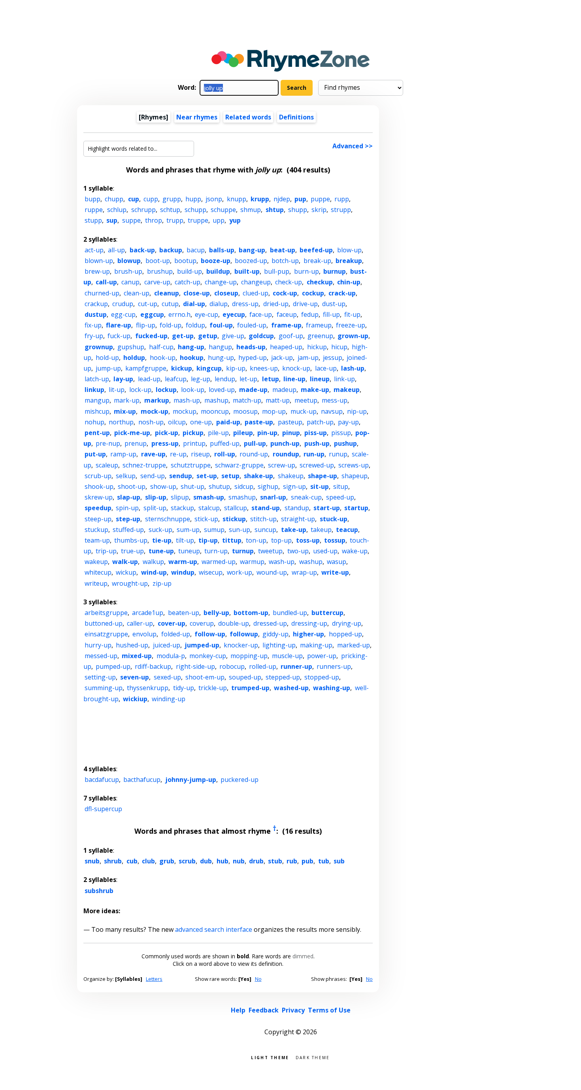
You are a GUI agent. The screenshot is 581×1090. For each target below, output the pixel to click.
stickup (234, 519)
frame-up (286, 325)
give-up (233, 335)
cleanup (166, 293)
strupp (341, 209)
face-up (260, 314)
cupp (150, 199)
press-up (165, 443)
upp (218, 220)
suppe (131, 220)
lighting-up (279, 645)
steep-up (98, 519)
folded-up (175, 634)
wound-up (272, 572)
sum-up (188, 529)
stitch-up (263, 519)
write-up (335, 572)
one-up (201, 422)
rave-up (153, 454)
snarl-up (273, 497)
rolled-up (262, 666)
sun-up (239, 529)
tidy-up (183, 687)
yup (235, 220)
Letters (154, 978)
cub (132, 861)
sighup (268, 486)
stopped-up (321, 677)
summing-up (104, 687)
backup (170, 250)
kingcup (209, 368)
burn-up (306, 271)
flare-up (118, 325)
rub (292, 861)
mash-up (187, 400)
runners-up (334, 666)
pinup (291, 432)
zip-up (162, 583)
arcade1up (147, 612)
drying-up (346, 623)
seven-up (134, 677)
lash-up (352, 368)
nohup (94, 422)
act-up (94, 250)
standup (297, 507)
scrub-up (98, 475)
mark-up (127, 400)
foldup (195, 325)
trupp (174, 220)
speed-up (340, 497)
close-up (196, 293)
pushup (345, 443)
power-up (321, 655)
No (258, 978)
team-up (97, 540)
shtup (275, 209)
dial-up (194, 303)
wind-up (154, 572)
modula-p (171, 655)
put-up (95, 454)
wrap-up (304, 572)
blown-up (99, 260)
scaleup (107, 465)
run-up (314, 454)
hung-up (221, 357)
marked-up (353, 645)
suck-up (160, 529)
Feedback (264, 1010)
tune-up (161, 551)
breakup (349, 260)
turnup (243, 551)
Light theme (270, 1057)
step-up (128, 519)
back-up (142, 250)
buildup (218, 271)
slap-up (128, 497)
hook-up (162, 357)
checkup (320, 282)
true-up (132, 551)
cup (133, 199)
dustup (96, 314)
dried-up (276, 303)
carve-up (157, 282)
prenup (135, 443)
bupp (92, 199)
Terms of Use (329, 1010)
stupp (93, 220)
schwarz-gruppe (239, 465)
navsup (332, 411)
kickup (181, 368)
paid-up (228, 422)
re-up (178, 454)
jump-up (108, 368)
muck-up (303, 411)
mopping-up (249, 655)
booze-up (215, 260)
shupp (297, 209)
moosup (245, 411)
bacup (196, 250)
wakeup (96, 561)
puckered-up (239, 779)
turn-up (216, 551)
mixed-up (137, 655)
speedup (98, 507)
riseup (200, 454)
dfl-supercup (103, 808)
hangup (220, 347)
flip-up (145, 325)
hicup (339, 347)
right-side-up (195, 666)
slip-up (155, 497)
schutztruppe (191, 465)
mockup (184, 411)
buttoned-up (104, 623)
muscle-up (287, 655)
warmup (252, 561)
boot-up (157, 260)
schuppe (223, 209)
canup (130, 282)
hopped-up (345, 634)
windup (182, 572)
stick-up (206, 519)
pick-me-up (132, 432)
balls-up (221, 250)
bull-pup (276, 271)
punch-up (285, 443)
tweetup (270, 551)
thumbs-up (130, 540)
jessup (332, 357)
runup (338, 454)
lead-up (149, 379)
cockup (313, 293)
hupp (193, 199)
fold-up (170, 325)
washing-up (331, 687)
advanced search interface (213, 929)
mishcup (97, 411)
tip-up (208, 540)
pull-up (255, 443)
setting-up (100, 677)
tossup (334, 540)
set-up (206, 475)
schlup (116, 209)
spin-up (127, 507)
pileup (243, 432)
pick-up (166, 432)
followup (244, 634)
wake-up (355, 551)
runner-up (296, 666)
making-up (316, 645)
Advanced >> (352, 146)
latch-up (97, 379)
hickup (317, 347)
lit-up (116, 389)
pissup (341, 432)
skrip (318, 209)
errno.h (179, 314)
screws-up (353, 465)
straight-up (298, 519)
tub (323, 861)
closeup (226, 293)
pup (300, 199)
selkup (126, 475)
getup (207, 335)
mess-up (334, 400)
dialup (218, 303)
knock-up (296, 368)
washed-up (291, 687)
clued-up (255, 293)
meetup (305, 400)
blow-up (349, 250)
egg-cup (123, 314)
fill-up (331, 314)
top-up (281, 540)
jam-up (308, 357)
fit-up (352, 314)
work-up (239, 572)
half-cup (161, 347)
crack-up (342, 293)
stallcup (235, 507)
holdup (134, 357)
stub (275, 861)
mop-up (274, 411)
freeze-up (350, 325)
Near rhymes (196, 117)
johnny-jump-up (190, 779)
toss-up (308, 540)
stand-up (265, 507)
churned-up (102, 293)
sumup (214, 529)
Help (238, 1010)
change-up (221, 282)
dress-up (245, 303)
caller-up (140, 623)
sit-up (319, 486)
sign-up (294, 486)
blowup (129, 260)
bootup (185, 260)
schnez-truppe (144, 465)
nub (239, 861)
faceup (287, 314)
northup (121, 422)
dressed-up (270, 623)
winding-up (168, 698)
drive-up (305, 303)
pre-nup (108, 443)
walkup (153, 561)
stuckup (96, 529)
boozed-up (251, 260)
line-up (294, 379)
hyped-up (252, 357)
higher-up (308, 634)
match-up (247, 400)
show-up (163, 486)
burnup (334, 271)
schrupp (143, 209)
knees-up (264, 368)
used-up (325, 551)
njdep (282, 199)
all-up (116, 250)
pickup (193, 432)
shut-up (192, 486)
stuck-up (333, 519)
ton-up (256, 540)
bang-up (252, 250)
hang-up (191, 347)
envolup (144, 634)
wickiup (135, 698)
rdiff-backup (153, 666)
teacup (347, 529)
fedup (310, 314)
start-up (326, 507)
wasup (336, 561)
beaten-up (183, 612)
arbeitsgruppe (106, 612)
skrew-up (99, 497)
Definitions (296, 117)
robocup (232, 666)
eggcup (152, 314)
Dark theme (313, 1057)
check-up (288, 282)
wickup (126, 572)
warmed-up (219, 561)
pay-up (348, 422)
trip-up (106, 551)
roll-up (224, 454)
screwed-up (317, 465)
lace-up (326, 368)
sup (111, 220)
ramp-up (123, 454)
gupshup (130, 347)
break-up (317, 260)
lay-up (123, 379)
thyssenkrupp (147, 687)
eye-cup (206, 314)
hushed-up (132, 645)
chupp (114, 199)
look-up (192, 389)
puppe (320, 199)
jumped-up (202, 645)
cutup (170, 303)
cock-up (285, 293)
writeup (96, 583)
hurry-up (98, 645)
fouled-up (251, 325)
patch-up (320, 422)
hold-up (107, 357)
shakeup (291, 475)
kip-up (235, 368)
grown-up (353, 335)
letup (270, 379)
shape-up (322, 475)
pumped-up (113, 666)
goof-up (291, 335)
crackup (96, 303)
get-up (183, 335)
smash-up (208, 497)
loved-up (222, 389)
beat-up (282, 250)
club (148, 861)
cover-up (171, 623)
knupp (236, 199)
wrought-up (130, 583)
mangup (97, 400)
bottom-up (251, 612)
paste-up (259, 422)
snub (92, 861)
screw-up (281, 465)
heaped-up (286, 347)
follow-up (209, 634)
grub (166, 861)
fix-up (93, 325)
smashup (242, 497)
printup (194, 443)
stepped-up (283, 677)
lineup (320, 379)
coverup (202, 623)
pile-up (218, 432)
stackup (182, 507)
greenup (320, 335)
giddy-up (275, 634)
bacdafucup (102, 779)
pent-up (97, 432)
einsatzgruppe (106, 634)
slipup (180, 497)
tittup (231, 540)
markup (156, 400)
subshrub (99, 890)
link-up (344, 379)
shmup (250, 209)
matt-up (278, 400)
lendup (225, 379)
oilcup (177, 422)
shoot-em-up (204, 677)
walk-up (125, 561)
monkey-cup (207, 655)
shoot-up (131, 486)
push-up (317, 443)
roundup (286, 454)
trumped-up (250, 687)
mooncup (215, 411)
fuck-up (119, 335)
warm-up (182, 561)
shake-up (258, 475)
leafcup (176, 379)
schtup (170, 209)
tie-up (162, 540)
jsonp (214, 199)
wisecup (211, 572)
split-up (154, 507)
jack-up (282, 357)
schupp (195, 209)
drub (256, 861)
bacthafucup (141, 779)
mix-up (125, 411)
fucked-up (151, 335)
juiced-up (166, 645)
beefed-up (316, 250)
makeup (347, 389)
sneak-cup (306, 497)
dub (206, 861)
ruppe (94, 209)
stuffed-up (128, 529)
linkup (94, 389)
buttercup (327, 612)
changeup (256, 282)
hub (222, 861)
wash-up (281, 561)
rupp (341, 199)
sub (339, 861)
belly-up (216, 612)
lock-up (140, 389)
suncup (265, 529)
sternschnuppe (167, 519)
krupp (260, 199)
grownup (99, 347)
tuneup (189, 551)
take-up (293, 529)
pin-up (267, 432)
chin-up (348, 282)
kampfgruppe (145, 368)
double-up (233, 623)
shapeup (354, 475)
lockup (166, 389)
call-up (106, 282)
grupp (171, 199)
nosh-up (151, 422)
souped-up (245, 677)
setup (230, 475)
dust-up (333, 303)
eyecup (234, 314)
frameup (319, 325)
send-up (152, 475)
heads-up (251, 347)
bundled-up (290, 612)
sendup (180, 475)
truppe (198, 220)
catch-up (187, 282)
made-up (253, 389)
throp (153, 220)
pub (307, 861)
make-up (315, 389)
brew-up (97, 271)
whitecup (98, 572)
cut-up (147, 303)
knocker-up (241, 645)
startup (356, 507)
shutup (219, 486)
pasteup (290, 422)
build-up (189, 271)
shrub (113, 861)
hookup (192, 357)
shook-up (99, 486)
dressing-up (309, 623)
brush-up (128, 271)
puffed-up (225, 443)
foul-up (221, 325)
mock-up (154, 411)
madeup (284, 389)
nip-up (357, 411)
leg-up (200, 379)
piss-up (315, 432)
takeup (321, 529)
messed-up (101, 655)
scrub (187, 861)
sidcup (243, 486)
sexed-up (167, 677)
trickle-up (212, 687)
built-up (247, 271)
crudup (122, 303)
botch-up (285, 260)
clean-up (136, 293)
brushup (160, 271)
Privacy (293, 1010)
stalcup (209, 507)
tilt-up (185, 540)
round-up (254, 454)
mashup (216, 400)
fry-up (94, 335)
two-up (298, 551)
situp (340, 486)
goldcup (261, 335)
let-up (248, 379)
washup (311, 561)
